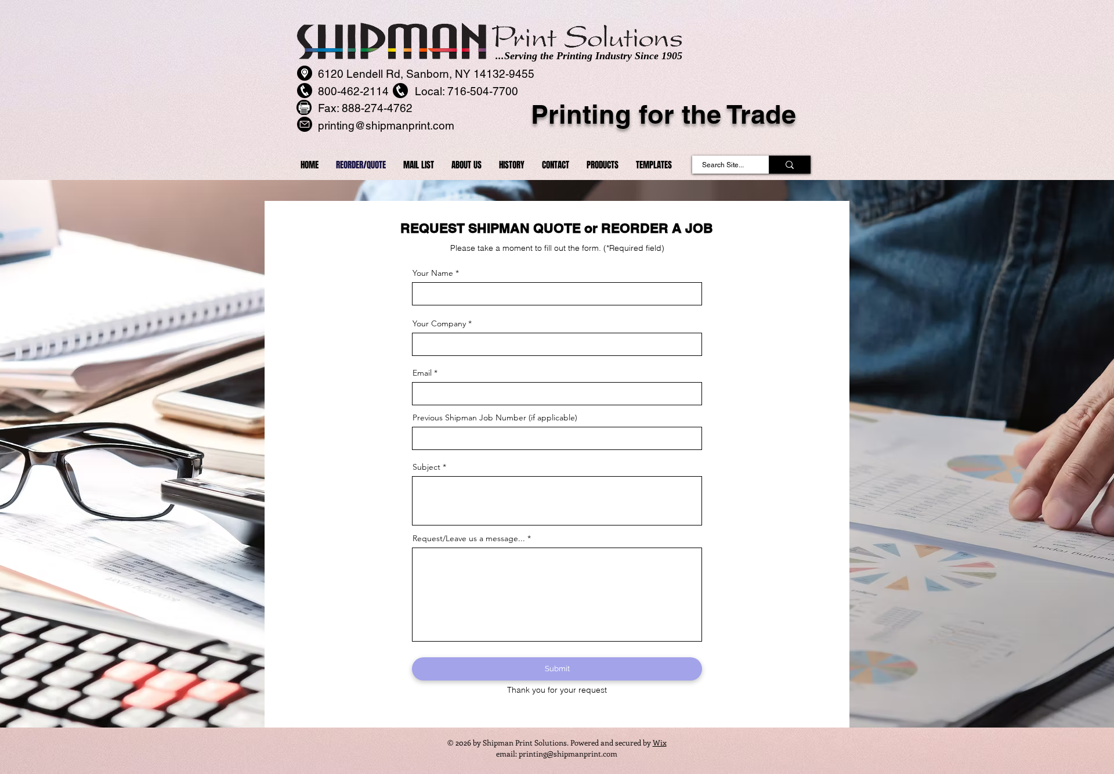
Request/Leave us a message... (469, 538)
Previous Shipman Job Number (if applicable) (495, 417)
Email (422, 373)
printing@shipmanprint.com (568, 753)
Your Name (433, 273)
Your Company (439, 323)
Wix (660, 742)
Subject (426, 467)
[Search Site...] (790, 165)
